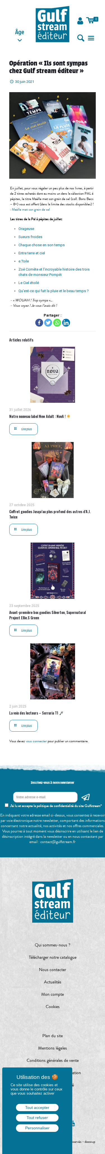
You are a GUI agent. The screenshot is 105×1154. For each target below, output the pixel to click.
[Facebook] (39, 323)
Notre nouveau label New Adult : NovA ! (37, 416)
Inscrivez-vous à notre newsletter (52, 783)
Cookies (53, 1007)
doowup (90, 1141)
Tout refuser (37, 1117)
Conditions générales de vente (53, 1060)
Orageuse (26, 229)
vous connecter (36, 741)
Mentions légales (52, 1048)
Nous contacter (52, 970)
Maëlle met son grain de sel (31, 209)
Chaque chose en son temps (41, 245)
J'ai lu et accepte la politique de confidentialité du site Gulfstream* (56, 805)
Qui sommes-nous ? (52, 945)
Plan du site (52, 1036)
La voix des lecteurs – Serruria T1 (34, 713)
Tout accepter (37, 1107)
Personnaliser (37, 1128)
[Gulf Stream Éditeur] (52, 24)
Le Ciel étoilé (28, 283)
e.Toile (23, 261)
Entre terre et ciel (31, 253)
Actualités (52, 982)
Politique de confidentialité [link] (37, 1139)
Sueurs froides (30, 237)
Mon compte (52, 994)
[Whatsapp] (57, 323)
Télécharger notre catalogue (52, 957)
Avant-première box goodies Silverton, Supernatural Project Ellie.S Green (47, 614)
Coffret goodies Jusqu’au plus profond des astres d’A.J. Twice (50, 514)
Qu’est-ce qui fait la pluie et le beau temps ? (53, 291)
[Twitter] (48, 323)
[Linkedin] (66, 323)
